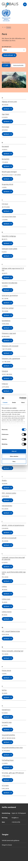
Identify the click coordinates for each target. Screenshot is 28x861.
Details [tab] (14, 402)
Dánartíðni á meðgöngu (9, 236)
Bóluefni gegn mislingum (9, 172)
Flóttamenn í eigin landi (9, 333)
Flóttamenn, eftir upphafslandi (11, 358)
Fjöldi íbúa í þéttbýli (8, 308)
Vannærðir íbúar (7, 722)
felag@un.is (15, 818)
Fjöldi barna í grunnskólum (10, 295)
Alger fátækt (5, 114)
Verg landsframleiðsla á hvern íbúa (12, 747)
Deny (14, 461)
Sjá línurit (8, 109)
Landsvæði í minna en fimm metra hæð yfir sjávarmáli (13, 558)
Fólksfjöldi (5, 371)
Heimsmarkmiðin (18, 65)
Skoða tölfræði (9, 55)
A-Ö (7, 65)
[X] (12, 853)
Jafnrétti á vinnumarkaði (9, 538)
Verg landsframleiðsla (8, 735)
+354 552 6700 (16, 822)
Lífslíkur (4, 586)
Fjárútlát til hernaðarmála (9, 283)
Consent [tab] (5, 402)
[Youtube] (20, 853)
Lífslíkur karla (6, 599)
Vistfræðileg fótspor (8, 760)
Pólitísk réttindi (6, 670)
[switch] (24, 434)
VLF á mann (5, 785)
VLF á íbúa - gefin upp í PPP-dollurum (13, 773)
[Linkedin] (16, 853)
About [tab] (23, 402)
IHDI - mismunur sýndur (9, 493)
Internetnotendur (7, 506)
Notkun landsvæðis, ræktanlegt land (12, 651)
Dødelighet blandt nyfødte (9, 249)
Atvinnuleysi (5, 127)
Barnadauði (5, 146)
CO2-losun (5, 204)
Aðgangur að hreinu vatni (9, 101)
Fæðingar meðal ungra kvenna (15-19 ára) (13, 269)
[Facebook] (3, 853)
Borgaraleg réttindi (7, 184)
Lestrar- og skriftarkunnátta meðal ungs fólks (14, 573)
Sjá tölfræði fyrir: (6, 46)
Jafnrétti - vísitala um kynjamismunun (13, 525)
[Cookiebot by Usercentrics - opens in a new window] (19, 398)
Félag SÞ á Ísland (7, 845)
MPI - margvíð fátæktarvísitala (11, 631)
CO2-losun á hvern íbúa (9, 216)
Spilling (4, 690)
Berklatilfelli (5, 159)
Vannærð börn (6, 710)
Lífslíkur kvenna (6, 612)
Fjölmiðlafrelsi (6, 321)
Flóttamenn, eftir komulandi (10, 346)
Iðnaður (4, 480)
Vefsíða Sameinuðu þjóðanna (10, 840)
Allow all (14, 451)
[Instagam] (7, 853)
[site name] (10, 5)
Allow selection (14, 456)
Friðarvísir (5, 384)
